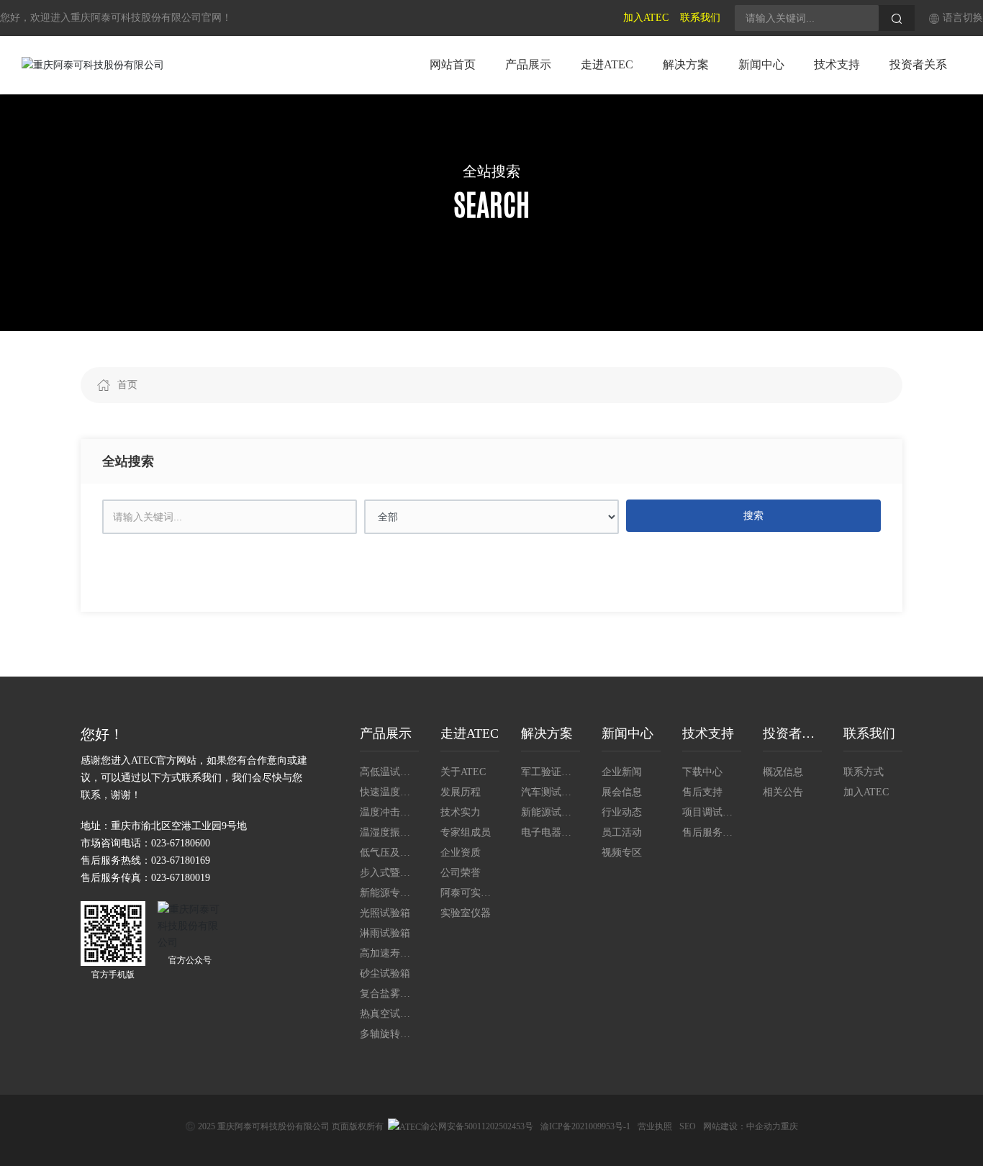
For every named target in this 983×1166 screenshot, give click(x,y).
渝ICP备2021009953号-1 (585, 1126)
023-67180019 (180, 877)
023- (160, 860)
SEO (687, 1126)
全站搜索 (491, 171)
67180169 (190, 860)
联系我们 (700, 17)
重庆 (789, 1126)
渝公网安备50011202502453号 (477, 1126)
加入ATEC (646, 17)
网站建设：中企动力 (742, 1126)
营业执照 (655, 1126)
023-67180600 (180, 843)
